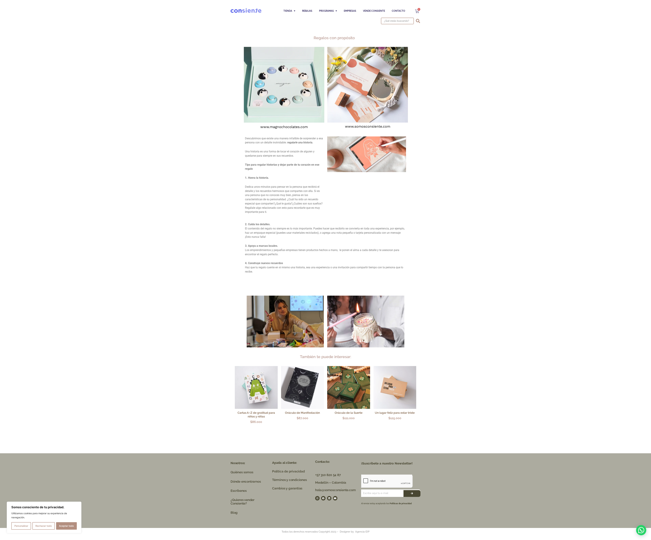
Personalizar (21, 525)
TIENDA (287, 11)
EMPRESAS (350, 11)
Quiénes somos (242, 472)
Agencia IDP (362, 531)
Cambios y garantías (287, 488)
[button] (641, 530)
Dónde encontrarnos (246, 481)
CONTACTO (398, 11)
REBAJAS (307, 11)
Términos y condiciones (289, 480)
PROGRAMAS (326, 11)
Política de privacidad (288, 471)
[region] (44, 517)
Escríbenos (239, 490)
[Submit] (411, 493)
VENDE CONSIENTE (374, 11)
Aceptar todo (66, 525)
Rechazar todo (43, 525)
